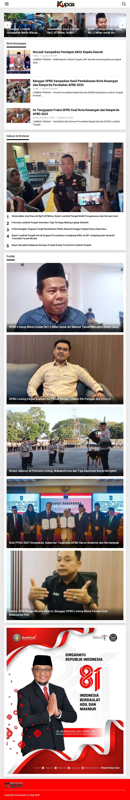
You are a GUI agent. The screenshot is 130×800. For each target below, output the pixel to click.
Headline (44, 118)
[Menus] (6, 4)
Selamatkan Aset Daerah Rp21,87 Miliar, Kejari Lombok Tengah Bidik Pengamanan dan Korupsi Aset (23, 31)
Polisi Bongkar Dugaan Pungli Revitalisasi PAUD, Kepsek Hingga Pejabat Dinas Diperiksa (59, 229)
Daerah (36, 118)
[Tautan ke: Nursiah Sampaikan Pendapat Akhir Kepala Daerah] (18, 61)
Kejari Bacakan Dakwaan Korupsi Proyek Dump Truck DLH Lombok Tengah (51, 245)
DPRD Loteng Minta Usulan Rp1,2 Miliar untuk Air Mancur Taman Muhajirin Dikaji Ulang (64, 31)
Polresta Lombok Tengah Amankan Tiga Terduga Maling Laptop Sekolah (50, 222)
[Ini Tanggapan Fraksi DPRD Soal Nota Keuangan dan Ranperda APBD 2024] (41, 124)
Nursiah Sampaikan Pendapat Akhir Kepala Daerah (68, 52)
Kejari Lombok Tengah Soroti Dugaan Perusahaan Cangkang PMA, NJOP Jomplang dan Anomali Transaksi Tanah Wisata (63, 237)
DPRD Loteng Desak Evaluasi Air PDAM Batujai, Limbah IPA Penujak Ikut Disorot (104, 31)
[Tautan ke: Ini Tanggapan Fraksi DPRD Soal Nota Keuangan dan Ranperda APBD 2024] (18, 115)
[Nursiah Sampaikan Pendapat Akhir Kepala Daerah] (39, 63)
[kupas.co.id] (65, 4)
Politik (35, 56)
